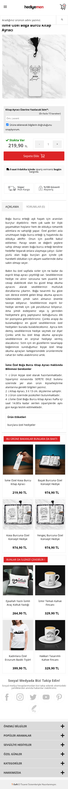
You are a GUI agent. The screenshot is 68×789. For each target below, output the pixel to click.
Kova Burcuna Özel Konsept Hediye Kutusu (17, 537)
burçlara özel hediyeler (21, 425)
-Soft (15, 784)
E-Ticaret (23, 784)
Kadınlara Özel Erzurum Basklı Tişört (18, 657)
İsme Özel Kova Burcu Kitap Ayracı (18, 482)
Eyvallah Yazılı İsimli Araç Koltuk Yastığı (18, 602)
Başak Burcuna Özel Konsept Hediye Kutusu (50, 482)
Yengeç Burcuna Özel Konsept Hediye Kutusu (50, 537)
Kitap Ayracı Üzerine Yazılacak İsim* (26, 109)
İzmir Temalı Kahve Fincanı (50, 602)
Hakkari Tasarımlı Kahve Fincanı (50, 657)
